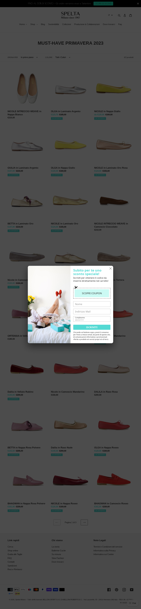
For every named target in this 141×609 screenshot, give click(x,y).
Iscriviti (91, 327)
